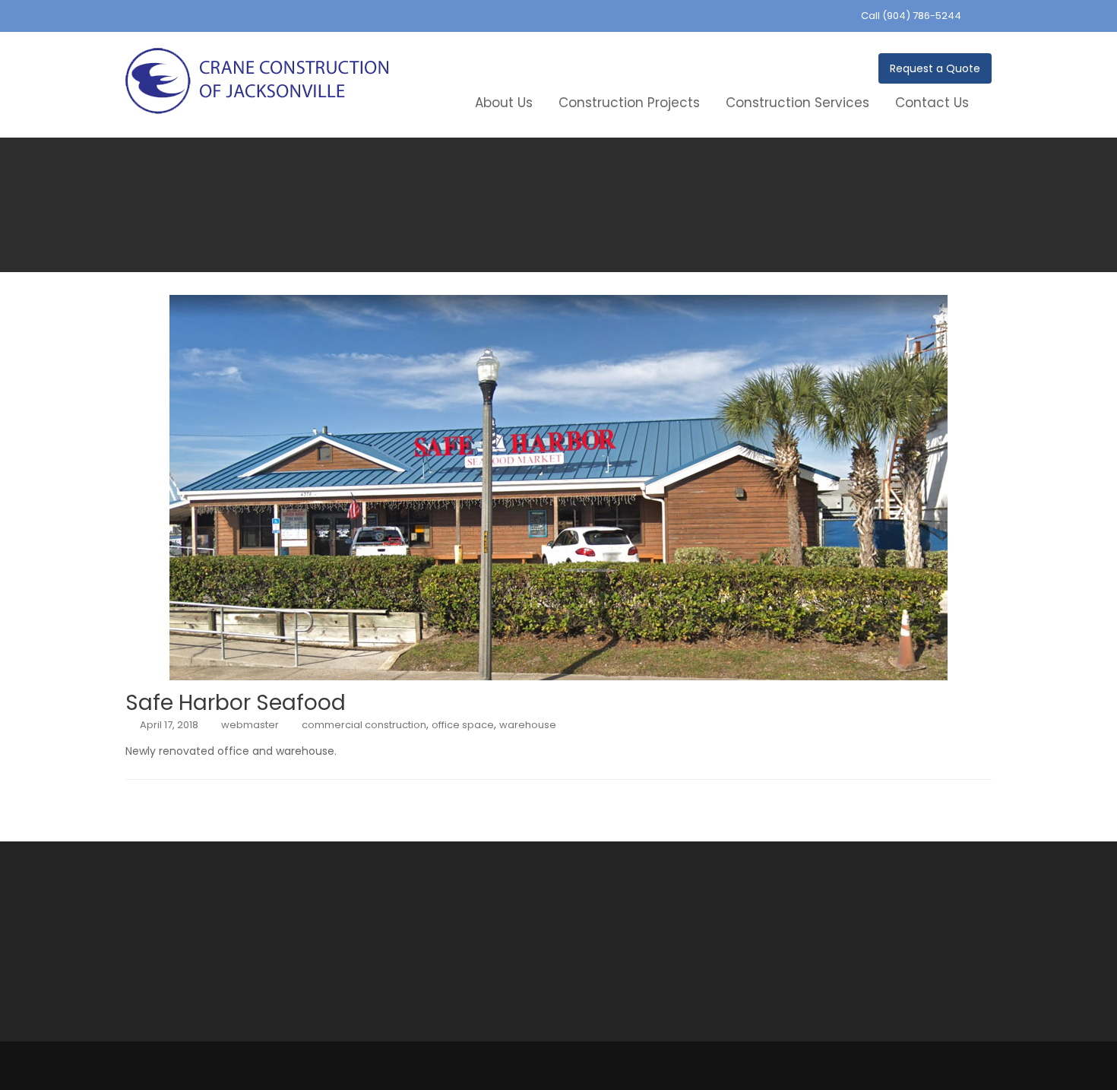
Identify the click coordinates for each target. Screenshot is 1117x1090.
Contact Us (932, 102)
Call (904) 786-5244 (911, 15)
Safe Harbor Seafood (235, 703)
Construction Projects (629, 102)
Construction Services (797, 102)
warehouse (527, 725)
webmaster (250, 725)
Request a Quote (935, 68)
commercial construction (364, 725)
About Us (504, 102)
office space (463, 725)
